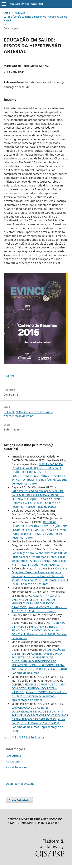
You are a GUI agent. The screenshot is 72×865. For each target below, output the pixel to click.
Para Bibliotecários (16, 767)
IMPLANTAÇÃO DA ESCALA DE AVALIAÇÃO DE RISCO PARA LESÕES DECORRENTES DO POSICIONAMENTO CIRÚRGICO (37, 470)
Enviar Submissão (19, 800)
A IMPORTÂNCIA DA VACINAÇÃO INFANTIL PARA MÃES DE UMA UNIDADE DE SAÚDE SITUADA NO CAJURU (38, 493)
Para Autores (13, 761)
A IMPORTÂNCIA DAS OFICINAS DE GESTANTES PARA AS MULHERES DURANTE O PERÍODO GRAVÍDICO (36, 601)
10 (32, 737)
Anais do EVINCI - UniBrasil (26, 4)
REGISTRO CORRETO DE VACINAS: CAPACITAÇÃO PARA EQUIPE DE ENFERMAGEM (40, 526)
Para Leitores (13, 755)
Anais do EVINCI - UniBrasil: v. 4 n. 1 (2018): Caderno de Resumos (39, 562)
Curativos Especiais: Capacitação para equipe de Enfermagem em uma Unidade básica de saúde (39, 574)
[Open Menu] (4, 4)
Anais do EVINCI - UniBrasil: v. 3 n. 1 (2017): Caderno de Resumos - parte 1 (39, 479)
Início (7, 12)
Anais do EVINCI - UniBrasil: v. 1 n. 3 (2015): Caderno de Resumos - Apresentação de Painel (37, 502)
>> (42, 737)
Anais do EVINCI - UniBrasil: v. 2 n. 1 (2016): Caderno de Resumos (40, 582)
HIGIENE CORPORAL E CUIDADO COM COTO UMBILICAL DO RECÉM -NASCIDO (39, 688)
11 (36, 737)
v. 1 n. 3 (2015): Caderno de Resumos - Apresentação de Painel (35, 18)
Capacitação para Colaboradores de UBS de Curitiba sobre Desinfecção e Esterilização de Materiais (39, 557)
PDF (11, 376)
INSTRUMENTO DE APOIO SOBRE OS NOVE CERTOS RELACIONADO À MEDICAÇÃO (38, 626)
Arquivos (20, 12)
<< (5, 737)
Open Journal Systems (20, 783)
